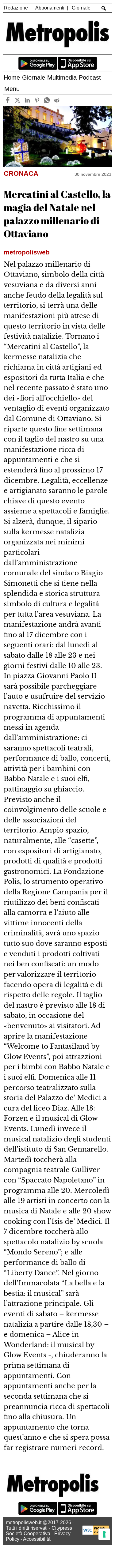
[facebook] (7, 100)
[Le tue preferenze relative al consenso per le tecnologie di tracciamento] (104, 1534)
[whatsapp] (47, 100)
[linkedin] (27, 100)
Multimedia (62, 77)
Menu (12, 88)
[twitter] (17, 100)
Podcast (90, 77)
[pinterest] (37, 100)
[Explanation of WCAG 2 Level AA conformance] (95, 1533)
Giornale (81, 7)
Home (12, 77)
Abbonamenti (49, 7)
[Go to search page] (103, 8)
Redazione (16, 7)
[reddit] (56, 100)
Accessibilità (37, 1539)
